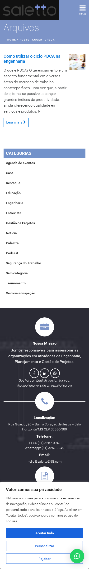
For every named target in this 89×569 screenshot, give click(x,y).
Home (11, 39)
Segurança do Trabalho (23, 263)
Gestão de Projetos (20, 223)
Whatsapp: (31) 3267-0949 (44, 448)
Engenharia (14, 203)
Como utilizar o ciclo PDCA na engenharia (32, 58)
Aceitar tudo (44, 533)
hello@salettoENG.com (44, 461)
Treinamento (16, 283)
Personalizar (44, 546)
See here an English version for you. (44, 380)
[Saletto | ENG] (29, 10)
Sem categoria (17, 273)
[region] (44, 525)
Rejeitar (44, 559)
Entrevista (13, 213)
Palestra (12, 243)
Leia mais (14, 122)
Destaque (13, 183)
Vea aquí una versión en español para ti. (44, 385)
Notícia (11, 233)
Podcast (12, 253)
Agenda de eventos (20, 163)
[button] (77, 556)
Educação (13, 193)
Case (10, 173)
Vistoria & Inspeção (20, 293)
